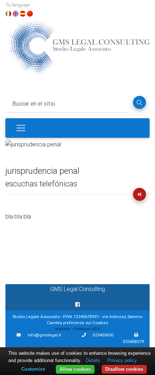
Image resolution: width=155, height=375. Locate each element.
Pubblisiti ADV (87, 328)
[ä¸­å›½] (30, 13)
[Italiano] (8, 13)
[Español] (23, 13)
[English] (15, 13)
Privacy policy (122, 360)
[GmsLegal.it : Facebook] (77, 304)
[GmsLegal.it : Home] (78, 49)
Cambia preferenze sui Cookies (77, 322)
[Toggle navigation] (21, 128)
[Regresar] (139, 194)
